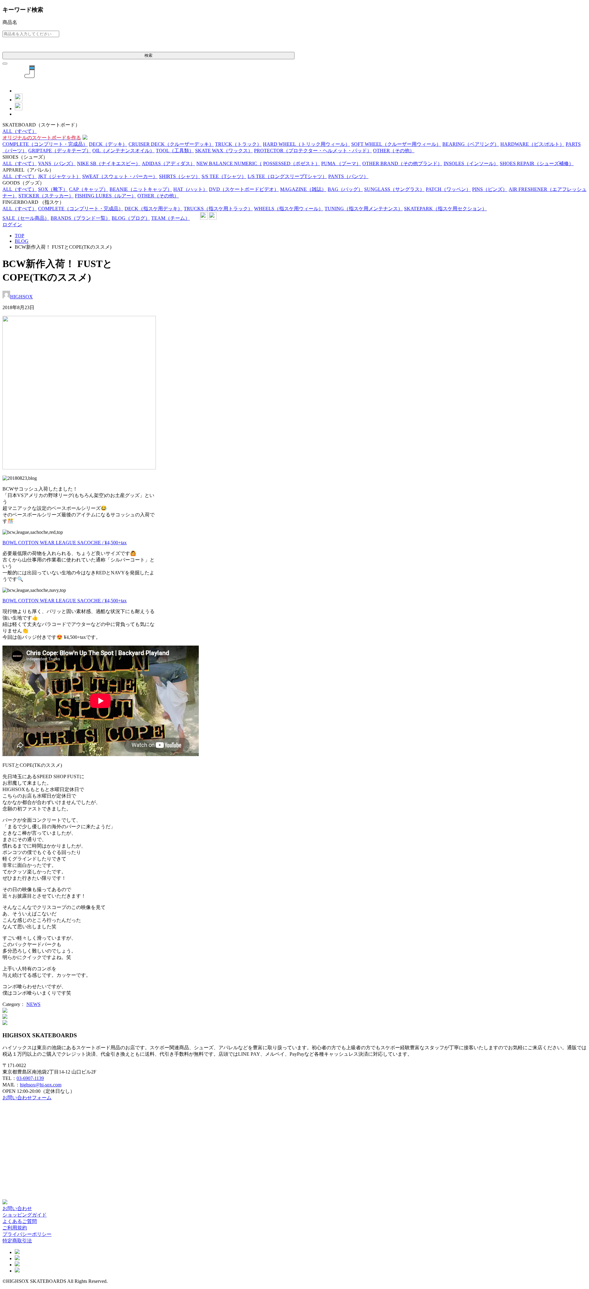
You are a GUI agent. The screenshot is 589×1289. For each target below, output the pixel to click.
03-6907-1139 (30, 1078)
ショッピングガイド (24, 1214)
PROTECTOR (313, 150)
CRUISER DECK (171, 144)
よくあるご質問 (19, 1221)
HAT (190, 189)
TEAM (170, 218)
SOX (53, 189)
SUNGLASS (394, 189)
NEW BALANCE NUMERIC (229, 163)
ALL (19, 131)
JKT (59, 176)
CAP (88, 189)
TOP (19, 235)
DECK (108, 144)
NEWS (33, 1004)
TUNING (364, 208)
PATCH (448, 189)
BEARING (470, 144)
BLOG (131, 218)
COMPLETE (45, 144)
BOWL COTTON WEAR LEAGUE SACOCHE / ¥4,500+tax (64, 542)
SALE (25, 218)
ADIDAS (168, 163)
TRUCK (238, 144)
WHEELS (288, 208)
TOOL (175, 150)
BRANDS (80, 218)
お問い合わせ (17, 1208)
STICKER (46, 195)
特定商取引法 (17, 1240)
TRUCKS (218, 208)
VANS (57, 163)
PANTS (348, 176)
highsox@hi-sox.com (40, 1084)
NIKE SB (109, 163)
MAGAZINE (303, 189)
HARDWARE (532, 144)
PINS (489, 189)
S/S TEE (224, 176)
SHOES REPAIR (537, 163)
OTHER (393, 150)
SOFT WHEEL (396, 144)
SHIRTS (179, 176)
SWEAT (120, 176)
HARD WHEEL (306, 144)
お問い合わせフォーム (27, 1097)
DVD (244, 189)
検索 (148, 55)
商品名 (9, 22)
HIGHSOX (21, 296)
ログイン (12, 224)
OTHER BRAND (402, 163)
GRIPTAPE (59, 150)
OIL (123, 150)
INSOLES (471, 163)
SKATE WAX (224, 150)
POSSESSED (291, 163)
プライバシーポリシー (27, 1234)
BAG (345, 189)
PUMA (341, 163)
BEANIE (141, 189)
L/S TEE (287, 176)
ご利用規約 (14, 1227)
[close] (4, 63)
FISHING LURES (105, 195)
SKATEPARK (445, 208)
